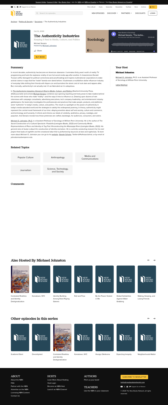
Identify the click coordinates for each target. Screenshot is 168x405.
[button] (148, 260)
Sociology (39, 21)
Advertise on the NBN (19, 389)
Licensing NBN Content (20, 392)
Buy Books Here (64, 2)
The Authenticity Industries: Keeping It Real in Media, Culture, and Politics (42, 91)
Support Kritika (41, 2)
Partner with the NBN (19, 386)
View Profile (121, 85)
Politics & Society (26, 21)
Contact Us (15, 395)
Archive (14, 21)
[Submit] (37, 13)
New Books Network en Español (120, 2)
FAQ (12, 383)
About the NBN (17, 380)
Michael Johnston (50, 45)
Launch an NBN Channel (57, 389)
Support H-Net (52, 2)
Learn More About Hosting (57, 380)
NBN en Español (90, 2)
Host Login (51, 383)
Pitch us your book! (91, 380)
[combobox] (59, 13)
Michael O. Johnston (124, 77)
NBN (79, 2)
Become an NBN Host (56, 386)
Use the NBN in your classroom (96, 390)
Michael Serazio (39, 94)
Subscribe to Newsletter (134, 377)
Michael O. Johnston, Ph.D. (22, 120)
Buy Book (40, 57)
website (55, 134)
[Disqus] (58, 216)
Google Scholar (65, 134)
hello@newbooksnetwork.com (133, 382)
